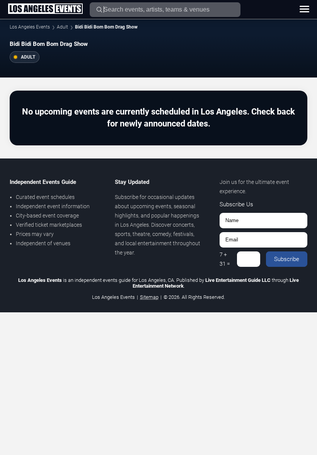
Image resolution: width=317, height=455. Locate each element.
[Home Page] (45, 9)
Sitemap (149, 297)
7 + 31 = (225, 259)
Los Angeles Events (30, 27)
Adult (62, 27)
